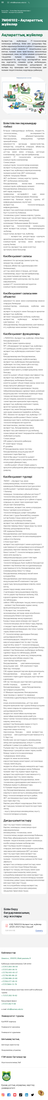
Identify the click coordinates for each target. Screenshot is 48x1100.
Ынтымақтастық (10, 1039)
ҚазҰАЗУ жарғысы (8, 1022)
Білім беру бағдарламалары (20, 11)
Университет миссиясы (10, 1027)
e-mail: (12, 1009)
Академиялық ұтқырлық (11, 1050)
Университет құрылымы (10, 1032)
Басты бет (4, 11)
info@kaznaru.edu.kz (18, 2)
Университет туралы (12, 1016)
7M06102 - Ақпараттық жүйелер (12, 12)
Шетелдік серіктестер (10, 1045)
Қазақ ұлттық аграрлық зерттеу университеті (18, 1086)
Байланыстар (8, 952)
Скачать (39, 930)
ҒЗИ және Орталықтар (13, 1057)
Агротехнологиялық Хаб (11, 1062)
